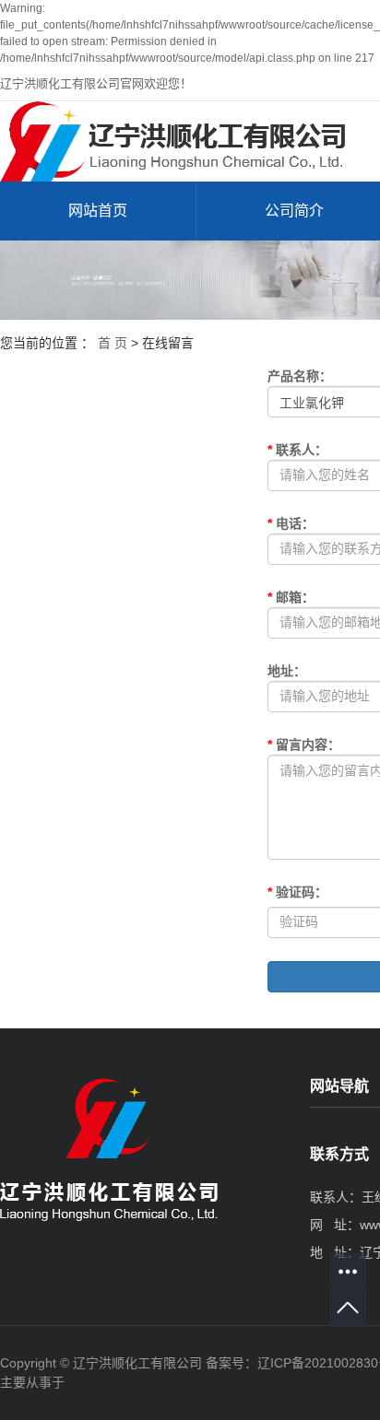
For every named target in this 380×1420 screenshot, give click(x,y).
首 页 (112, 342)
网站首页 (97, 210)
